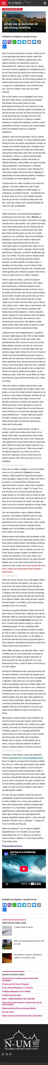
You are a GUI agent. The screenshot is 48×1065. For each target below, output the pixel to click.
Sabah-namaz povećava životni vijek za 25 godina (22, 1016)
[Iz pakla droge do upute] (7, 931)
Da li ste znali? (8, 1012)
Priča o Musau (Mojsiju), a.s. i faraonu (17, 988)
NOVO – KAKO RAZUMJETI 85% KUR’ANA (18, 999)
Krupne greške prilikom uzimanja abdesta (19, 1008)
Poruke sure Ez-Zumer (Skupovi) (15, 984)
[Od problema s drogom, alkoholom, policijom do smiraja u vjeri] (7, 958)
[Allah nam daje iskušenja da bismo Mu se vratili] (7, 944)
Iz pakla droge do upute (23, 927)
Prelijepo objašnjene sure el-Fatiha (16, 991)
